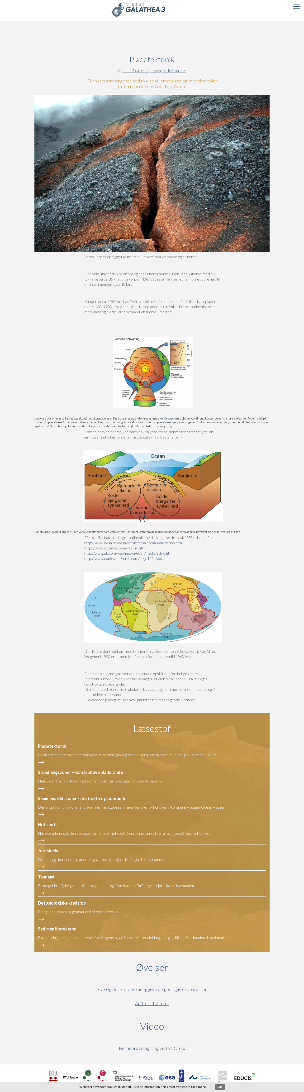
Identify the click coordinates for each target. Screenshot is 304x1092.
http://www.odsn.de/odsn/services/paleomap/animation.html (133, 542)
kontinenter (167, 418)
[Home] (138, 17)
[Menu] (297, 6)
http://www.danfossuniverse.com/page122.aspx (123, 558)
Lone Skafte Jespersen (142, 70)
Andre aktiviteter (152, 1003)
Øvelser (152, 967)
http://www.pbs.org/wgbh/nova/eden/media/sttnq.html (128, 553)
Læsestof (152, 728)
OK (220, 1087)
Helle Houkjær (174, 70)
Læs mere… (199, 1087)
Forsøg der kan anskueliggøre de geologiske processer (152, 989)
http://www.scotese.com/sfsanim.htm (114, 548)
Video (175, 1026)
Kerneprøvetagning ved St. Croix (152, 1048)
